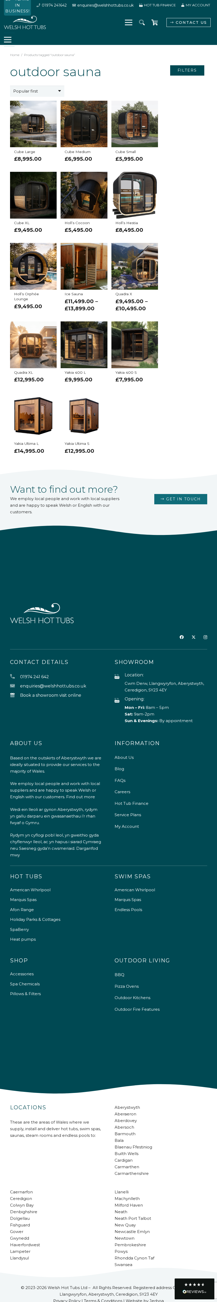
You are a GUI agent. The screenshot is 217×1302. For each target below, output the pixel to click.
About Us (124, 757)
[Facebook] (182, 637)
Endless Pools (128, 909)
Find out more (80, 796)
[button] (141, 22)
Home (14, 55)
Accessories (22, 973)
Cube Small (125, 152)
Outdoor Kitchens (132, 997)
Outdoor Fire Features (137, 1009)
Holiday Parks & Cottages (35, 919)
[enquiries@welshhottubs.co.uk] (15, 686)
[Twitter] (194, 637)
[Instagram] (205, 637)
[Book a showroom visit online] (15, 695)
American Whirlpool (30, 889)
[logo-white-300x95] (25, 22)
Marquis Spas (23, 899)
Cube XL (21, 223)
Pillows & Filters (25, 993)
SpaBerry (19, 929)
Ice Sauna (74, 294)
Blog (119, 768)
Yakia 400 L (75, 372)
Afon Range (22, 909)
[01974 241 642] (15, 676)
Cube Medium (78, 152)
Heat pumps (23, 939)
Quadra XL (23, 372)
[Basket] (154, 22)
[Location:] (120, 676)
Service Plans (128, 814)
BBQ (119, 974)
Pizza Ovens (127, 986)
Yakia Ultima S (77, 443)
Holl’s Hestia (126, 223)
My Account (127, 826)
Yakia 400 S (126, 372)
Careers (122, 791)
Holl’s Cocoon (77, 223)
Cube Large (24, 152)
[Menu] (128, 22)
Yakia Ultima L (26, 443)
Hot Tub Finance (131, 803)
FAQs (120, 780)
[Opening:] (120, 700)
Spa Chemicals (25, 983)
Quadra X (123, 294)
